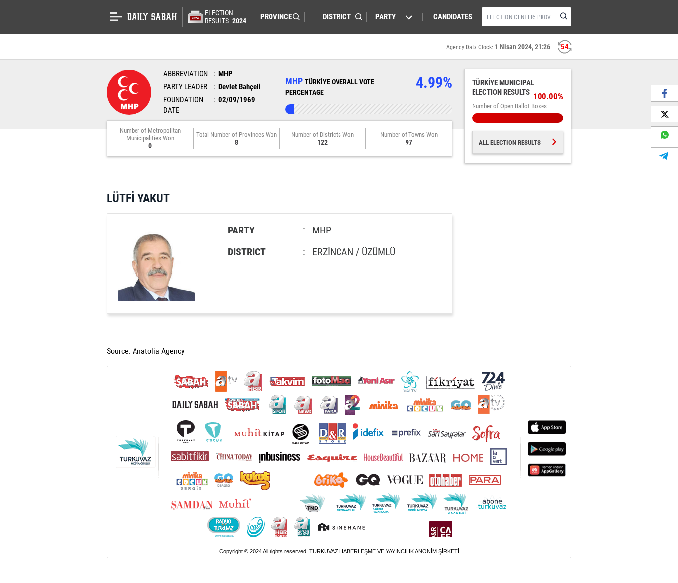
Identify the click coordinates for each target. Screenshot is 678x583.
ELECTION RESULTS (225, 17)
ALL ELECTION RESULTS (510, 142)
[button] (277, 17)
